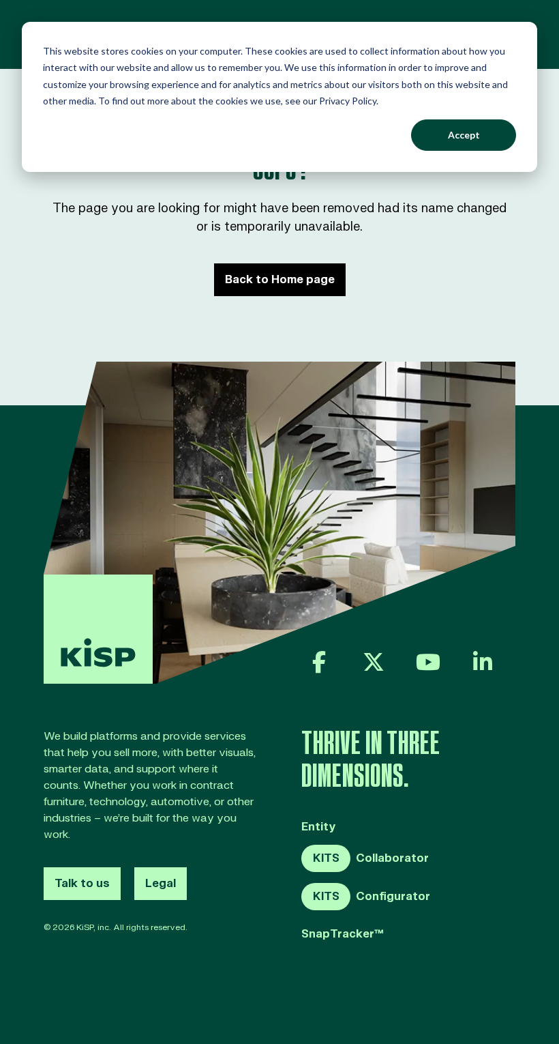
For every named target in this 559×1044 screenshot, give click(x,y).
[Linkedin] (482, 662)
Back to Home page (280, 280)
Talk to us (82, 883)
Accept (464, 135)
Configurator (371, 896)
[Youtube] (428, 662)
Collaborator (371, 858)
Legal (160, 883)
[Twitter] (373, 662)
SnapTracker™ (342, 934)
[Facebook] (319, 662)
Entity (318, 827)
